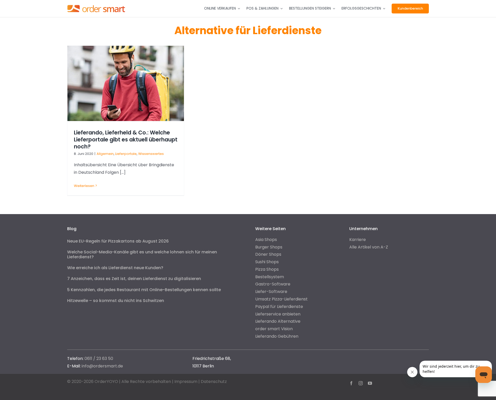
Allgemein (105, 153)
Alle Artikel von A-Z (368, 247)
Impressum (185, 381)
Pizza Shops (267, 269)
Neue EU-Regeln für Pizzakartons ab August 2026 (118, 241)
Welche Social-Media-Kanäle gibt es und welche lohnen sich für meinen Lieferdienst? (142, 254)
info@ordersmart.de (102, 366)
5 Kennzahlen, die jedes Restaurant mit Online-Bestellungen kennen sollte (144, 290)
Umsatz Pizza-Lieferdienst (281, 299)
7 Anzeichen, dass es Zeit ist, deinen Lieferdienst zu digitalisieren (134, 279)
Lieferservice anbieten (277, 314)
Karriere (357, 240)
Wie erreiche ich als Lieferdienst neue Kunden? (115, 268)
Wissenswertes (151, 153)
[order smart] (96, 5)
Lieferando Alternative (277, 321)
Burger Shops (268, 247)
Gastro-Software (272, 284)
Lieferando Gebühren (276, 336)
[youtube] (370, 383)
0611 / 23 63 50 (98, 358)
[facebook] (351, 383)
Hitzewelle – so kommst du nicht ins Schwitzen (115, 301)
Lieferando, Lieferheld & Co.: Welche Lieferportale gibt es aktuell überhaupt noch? (125, 139)
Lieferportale (126, 153)
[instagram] (361, 383)
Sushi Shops (267, 262)
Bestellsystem (269, 277)
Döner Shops (268, 254)
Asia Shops (266, 240)
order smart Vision (274, 329)
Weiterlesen (84, 185)
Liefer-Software (271, 292)
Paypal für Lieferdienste (279, 307)
